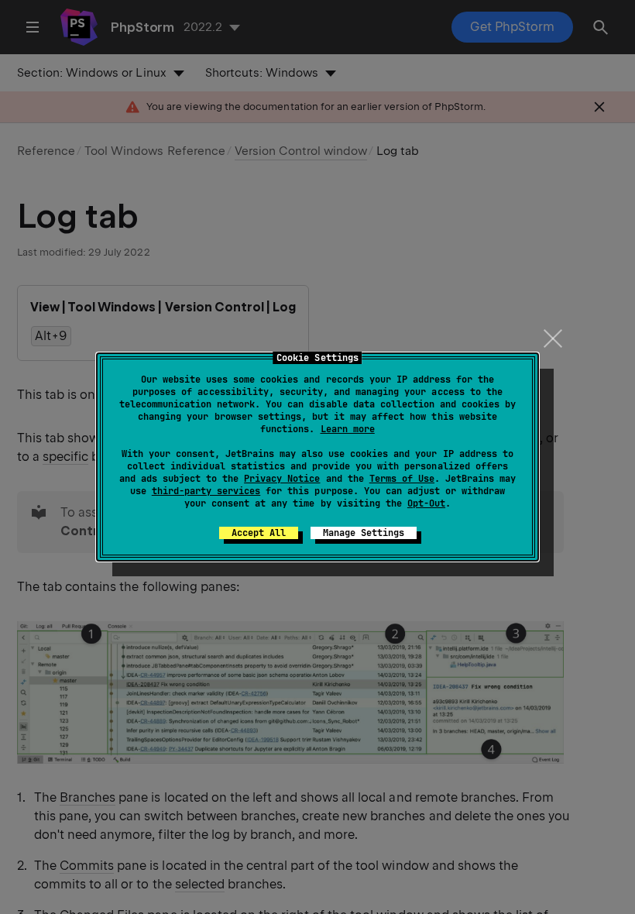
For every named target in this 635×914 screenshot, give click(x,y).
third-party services (206, 491)
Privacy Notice (282, 478)
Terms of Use (401, 478)
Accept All (259, 533)
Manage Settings (363, 533)
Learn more (348, 429)
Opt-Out (426, 503)
